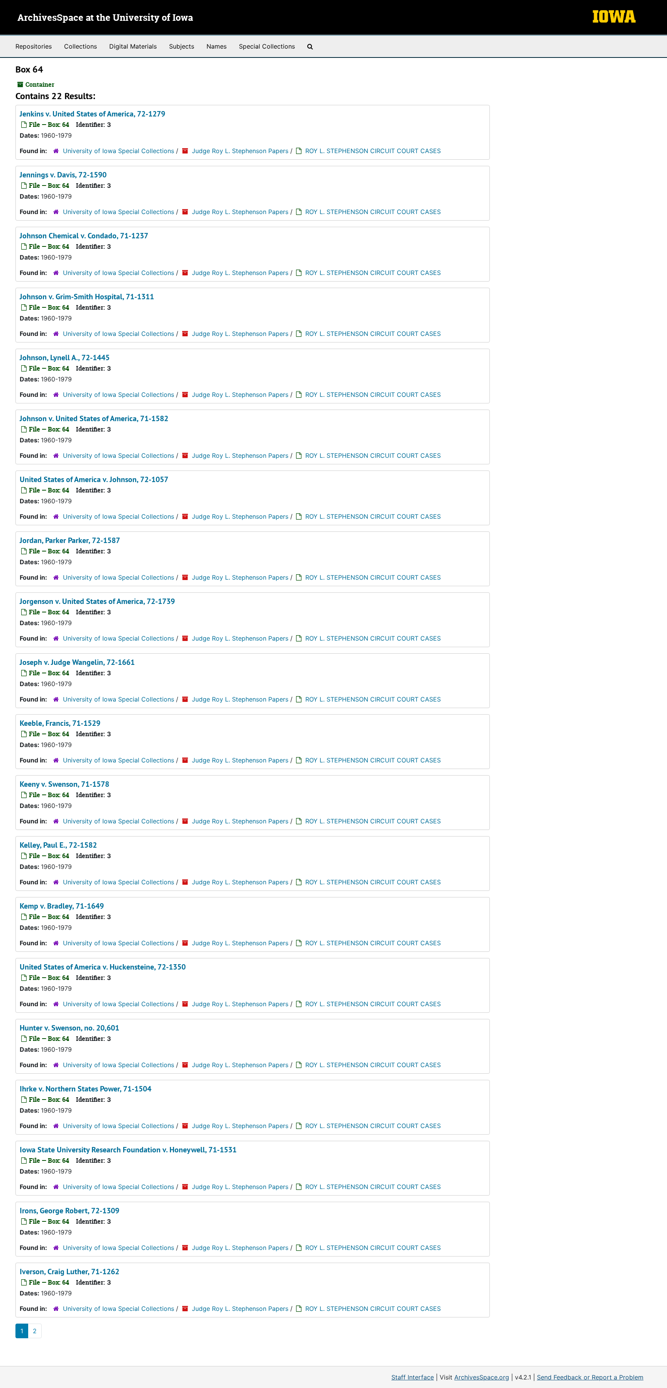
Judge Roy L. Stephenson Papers (240, 151)
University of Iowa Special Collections (118, 151)
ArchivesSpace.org (481, 1377)
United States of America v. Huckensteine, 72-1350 (103, 967)
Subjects (181, 46)
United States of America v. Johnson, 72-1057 (94, 479)
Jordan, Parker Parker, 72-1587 (70, 540)
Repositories (33, 46)
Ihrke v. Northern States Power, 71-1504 (85, 1089)
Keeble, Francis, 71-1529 (60, 723)
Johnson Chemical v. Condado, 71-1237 (84, 236)
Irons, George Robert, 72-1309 (69, 1211)
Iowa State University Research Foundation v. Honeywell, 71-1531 (128, 1150)
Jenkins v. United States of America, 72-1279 (92, 114)
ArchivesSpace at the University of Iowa (105, 18)
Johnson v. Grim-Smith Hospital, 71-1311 (87, 297)
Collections (80, 46)
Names (217, 46)
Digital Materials (133, 46)
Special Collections (267, 46)
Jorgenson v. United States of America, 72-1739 (97, 601)
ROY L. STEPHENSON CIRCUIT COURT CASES (373, 151)
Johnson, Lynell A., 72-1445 (65, 357)
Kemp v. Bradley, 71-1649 (62, 906)
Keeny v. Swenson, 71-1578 (64, 784)
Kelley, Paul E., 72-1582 (58, 845)
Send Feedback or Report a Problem (590, 1377)
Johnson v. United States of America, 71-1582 (94, 418)
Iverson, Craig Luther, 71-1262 (69, 1272)
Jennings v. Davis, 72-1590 (63, 175)
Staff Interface (412, 1377)
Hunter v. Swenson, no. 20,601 (69, 1028)
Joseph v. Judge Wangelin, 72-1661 (77, 662)
